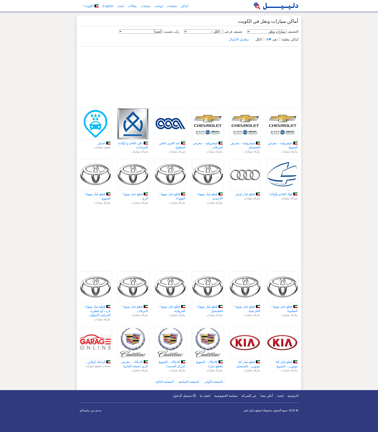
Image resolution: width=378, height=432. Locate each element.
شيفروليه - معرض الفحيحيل (245, 145)
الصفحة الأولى (213, 382)
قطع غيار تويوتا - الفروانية (171, 309)
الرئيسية (292, 396)
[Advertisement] (189, 77)
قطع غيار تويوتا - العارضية (246, 309)
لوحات (158, 6)
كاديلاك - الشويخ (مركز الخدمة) (172, 364)
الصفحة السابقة (189, 382)
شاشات (172, 6)
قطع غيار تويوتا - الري (134, 196)
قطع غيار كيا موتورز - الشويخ (286, 364)
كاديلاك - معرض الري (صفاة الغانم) (134, 364)
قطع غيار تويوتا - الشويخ (96, 196)
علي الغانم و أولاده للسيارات (133, 145)
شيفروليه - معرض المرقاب (208, 145)
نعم (275, 39)
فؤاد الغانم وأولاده (281, 194)
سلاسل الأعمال (239, 39)
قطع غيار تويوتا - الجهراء (171, 196)
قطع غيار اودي (246, 194)
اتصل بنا (205, 396)
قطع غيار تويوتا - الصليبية (284, 309)
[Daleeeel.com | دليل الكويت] (275, 6)
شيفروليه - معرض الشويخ (282, 145)
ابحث (120, 6)
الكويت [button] (89, 6)
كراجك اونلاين (96, 362)
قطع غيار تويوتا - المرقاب (134, 309)
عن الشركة (249, 396)
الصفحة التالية (164, 382)
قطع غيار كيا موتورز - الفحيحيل (248, 364)
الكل (258, 39)
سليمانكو (85, 410)
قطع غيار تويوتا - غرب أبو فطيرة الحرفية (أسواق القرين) (96, 311)
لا (267, 39)
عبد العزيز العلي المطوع (172, 145)
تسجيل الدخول (183, 396)
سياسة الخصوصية (226, 396)
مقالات (132, 6)
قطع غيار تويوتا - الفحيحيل (209, 309)
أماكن (184, 6)
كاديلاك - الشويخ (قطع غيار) (209, 364)
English (108, 6)
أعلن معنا (266, 396)
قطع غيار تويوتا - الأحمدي (209, 196)
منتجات (145, 6)
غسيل (102, 143)
